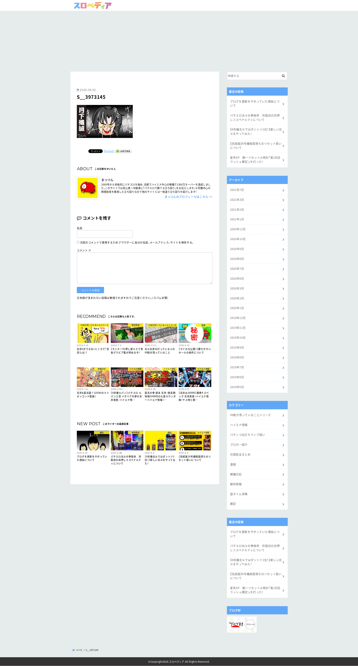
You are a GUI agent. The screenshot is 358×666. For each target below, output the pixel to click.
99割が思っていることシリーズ (250, 415)
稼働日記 (236, 474)
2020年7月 (237, 268)
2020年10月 (238, 239)
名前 (79, 228)
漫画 (233, 464)
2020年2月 (237, 298)
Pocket (109, 151)
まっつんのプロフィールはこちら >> (189, 197)
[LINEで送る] (123, 151)
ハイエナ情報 (239, 425)
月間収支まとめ (240, 454)
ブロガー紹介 (239, 444)
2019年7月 (237, 367)
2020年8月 (237, 259)
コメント (84, 250)
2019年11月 (238, 328)
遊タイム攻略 (239, 494)
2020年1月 (237, 308)
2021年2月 (237, 209)
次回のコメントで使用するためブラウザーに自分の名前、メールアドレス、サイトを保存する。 (137, 242)
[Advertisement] (179, 40)
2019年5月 (237, 387)
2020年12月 (238, 229)
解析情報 (236, 484)
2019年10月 (238, 337)
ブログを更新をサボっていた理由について (255, 103)
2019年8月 (237, 357)
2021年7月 (237, 190)
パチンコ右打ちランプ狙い (247, 435)
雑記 (233, 504)
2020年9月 (237, 249)
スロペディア (176, 661)
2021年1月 (237, 219)
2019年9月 (237, 347)
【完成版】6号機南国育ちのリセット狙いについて (256, 145)
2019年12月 (238, 318)
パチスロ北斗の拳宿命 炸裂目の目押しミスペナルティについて (255, 117)
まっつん (107, 179)
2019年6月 (237, 377)
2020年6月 (237, 278)
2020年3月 (237, 288)
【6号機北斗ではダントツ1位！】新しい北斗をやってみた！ (256, 131)
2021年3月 (237, 199)
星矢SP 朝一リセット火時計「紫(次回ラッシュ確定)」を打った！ (255, 159)
